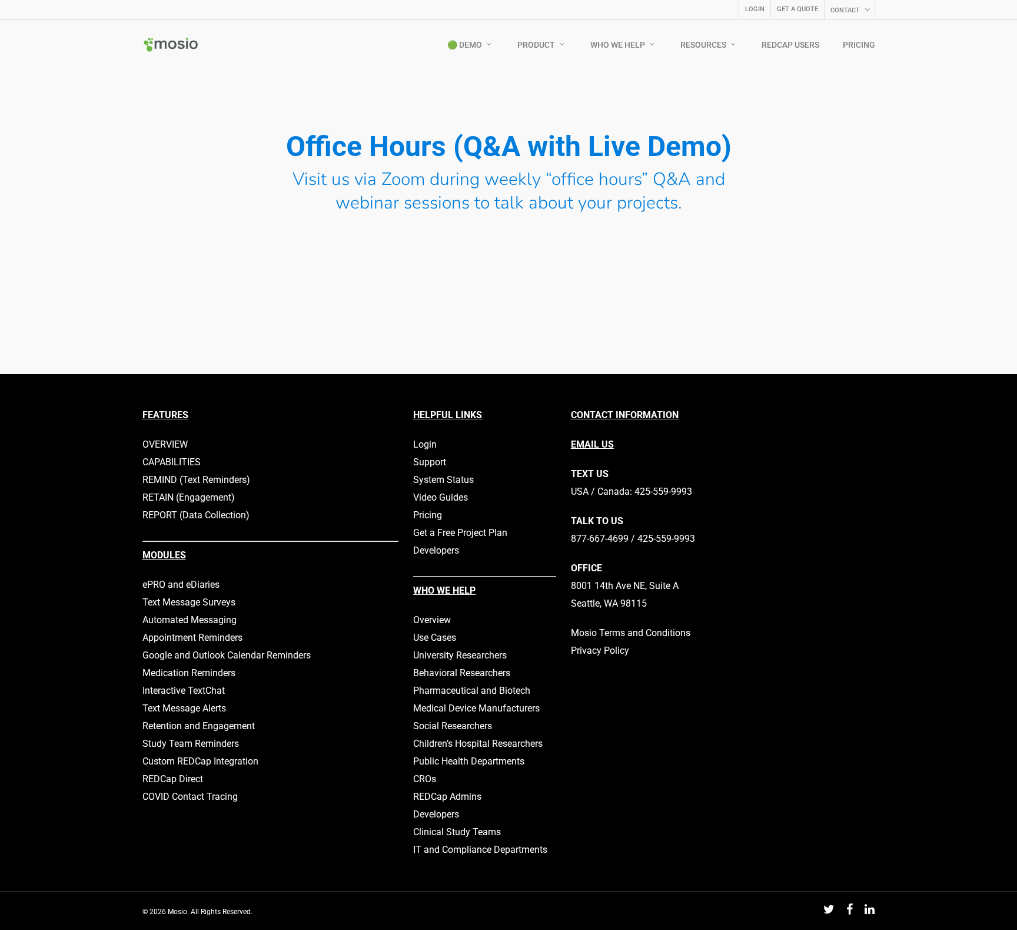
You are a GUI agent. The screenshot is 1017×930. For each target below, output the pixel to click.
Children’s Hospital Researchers (478, 743)
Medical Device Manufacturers (476, 708)
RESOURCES (703, 45)
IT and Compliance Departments (480, 849)
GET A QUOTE (797, 9)
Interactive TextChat (183, 690)
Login (425, 444)
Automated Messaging (189, 619)
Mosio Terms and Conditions (630, 632)
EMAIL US (592, 444)
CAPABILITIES (171, 462)
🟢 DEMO (464, 45)
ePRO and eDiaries (181, 584)
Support (429, 462)
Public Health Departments (468, 761)
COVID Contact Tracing (190, 796)
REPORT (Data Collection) (196, 515)
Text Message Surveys (188, 602)
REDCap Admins (447, 796)
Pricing (427, 515)
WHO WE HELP (617, 45)
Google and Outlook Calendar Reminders (226, 655)
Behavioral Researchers (461, 673)
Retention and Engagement (198, 726)
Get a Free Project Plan (460, 532)
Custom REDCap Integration (200, 761)
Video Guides (440, 497)
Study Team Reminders (190, 743)
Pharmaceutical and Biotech (471, 690)
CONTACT (845, 10)
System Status (443, 479)
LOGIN (755, 9)
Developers (436, 550)
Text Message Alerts (184, 708)
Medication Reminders (188, 673)
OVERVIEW (165, 444)
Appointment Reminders (192, 637)
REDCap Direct (172, 779)
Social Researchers (452, 726)
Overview (432, 619)
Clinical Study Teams (457, 832)
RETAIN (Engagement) (188, 497)
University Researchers (460, 655)
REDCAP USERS (790, 45)
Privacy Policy (600, 650)
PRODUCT (536, 45)
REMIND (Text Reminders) (196, 479)
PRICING (859, 45)
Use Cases (434, 637)
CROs (424, 779)
